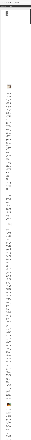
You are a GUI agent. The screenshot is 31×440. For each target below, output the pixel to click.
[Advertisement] (18, 34)
